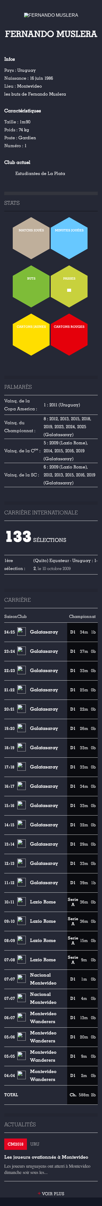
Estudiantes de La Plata (40, 173)
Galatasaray (44, 632)
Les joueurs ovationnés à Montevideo (46, 1157)
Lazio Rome (43, 902)
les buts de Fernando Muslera (35, 94)
